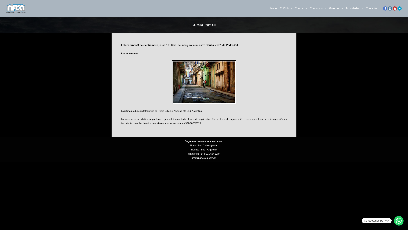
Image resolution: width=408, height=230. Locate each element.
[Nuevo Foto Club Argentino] (16, 8)
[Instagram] (390, 8)
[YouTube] (395, 8)
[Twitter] (399, 8)
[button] (399, 221)
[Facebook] (385, 8)
